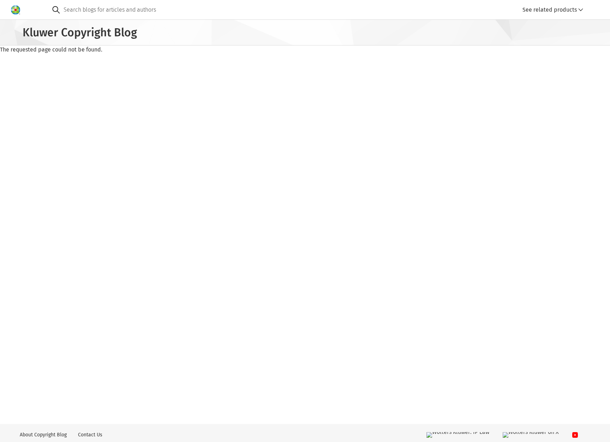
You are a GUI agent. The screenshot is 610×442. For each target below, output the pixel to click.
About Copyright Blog (43, 435)
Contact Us (90, 435)
